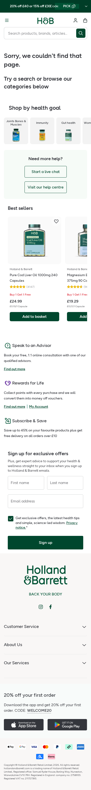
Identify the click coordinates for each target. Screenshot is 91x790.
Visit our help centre (46, 187)
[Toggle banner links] (86, 6)
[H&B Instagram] (41, 607)
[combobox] (40, 33)
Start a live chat (46, 171)
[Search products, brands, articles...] (81, 33)
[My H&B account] (75, 20)
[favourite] (56, 221)
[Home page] (45, 20)
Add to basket (34, 316)
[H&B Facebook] (50, 607)
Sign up (45, 542)
